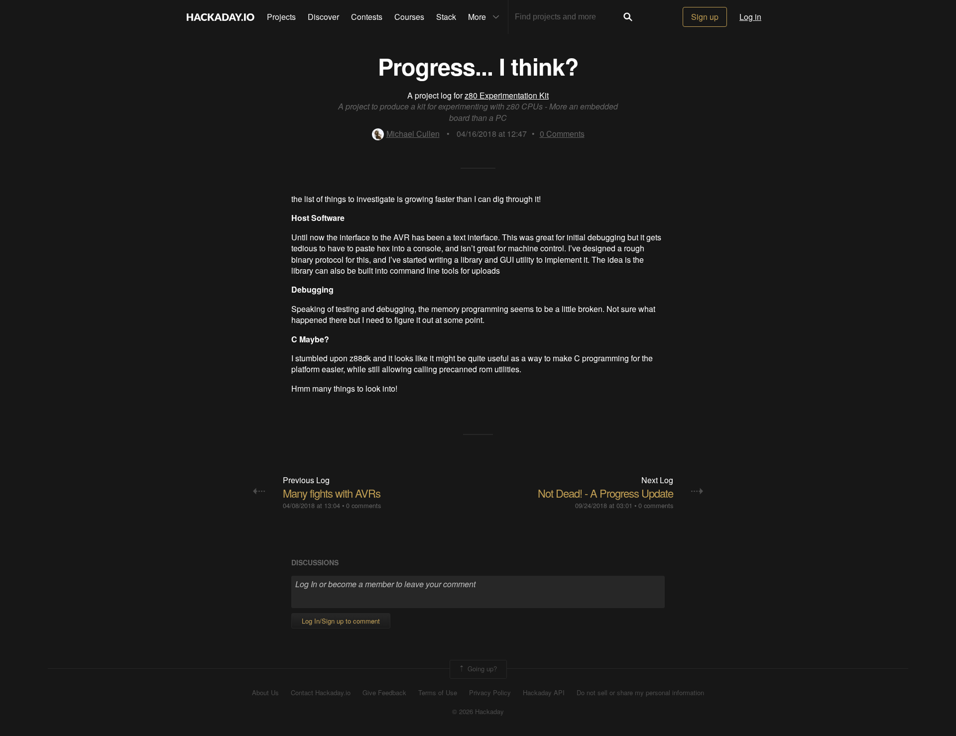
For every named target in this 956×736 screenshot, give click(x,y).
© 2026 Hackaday (478, 711)
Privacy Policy (490, 692)
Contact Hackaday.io (321, 692)
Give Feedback (384, 692)
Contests (366, 16)
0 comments (363, 505)
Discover (323, 16)
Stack (446, 16)
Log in (750, 16)
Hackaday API (544, 692)
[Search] (628, 17)
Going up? (481, 668)
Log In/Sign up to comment (341, 621)
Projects (281, 16)
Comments (562, 133)
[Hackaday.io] (220, 17)
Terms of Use (437, 692)
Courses (409, 16)
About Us (265, 692)
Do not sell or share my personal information (640, 692)
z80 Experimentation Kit (507, 95)
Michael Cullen (413, 133)
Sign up (704, 16)
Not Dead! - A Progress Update (605, 493)
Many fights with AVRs (331, 493)
